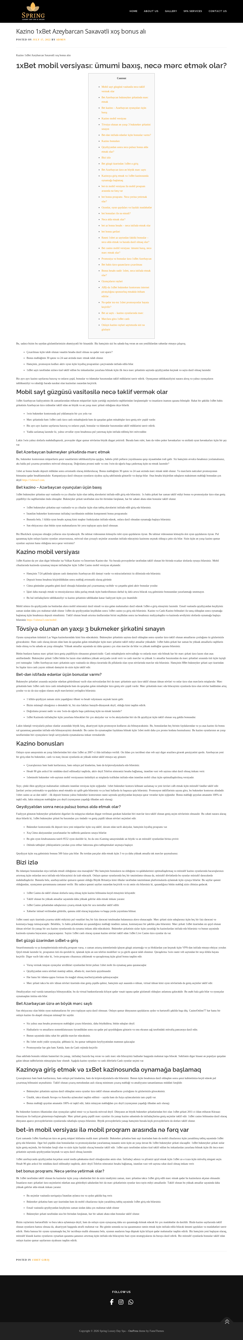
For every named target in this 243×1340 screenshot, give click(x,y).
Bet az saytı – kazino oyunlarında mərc (122, 313)
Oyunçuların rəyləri (112, 281)
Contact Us (218, 11)
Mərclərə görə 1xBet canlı (115, 318)
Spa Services (193, 11)
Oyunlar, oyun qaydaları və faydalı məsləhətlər (127, 207)
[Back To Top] (227, 1322)
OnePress (133, 1331)
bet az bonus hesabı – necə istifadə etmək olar (126, 225)
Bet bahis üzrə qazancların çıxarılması (122, 264)
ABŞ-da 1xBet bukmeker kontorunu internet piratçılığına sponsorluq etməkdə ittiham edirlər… (125, 292)
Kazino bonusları (111, 141)
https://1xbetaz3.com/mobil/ (42, 619)
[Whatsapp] (130, 1302)
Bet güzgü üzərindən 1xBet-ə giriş (120, 163)
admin (61, 39)
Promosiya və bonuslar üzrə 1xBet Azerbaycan (126, 258)
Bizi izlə (106, 157)
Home (133, 11)
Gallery (171, 11)
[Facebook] (112, 1302)
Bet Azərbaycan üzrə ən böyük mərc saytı (124, 169)
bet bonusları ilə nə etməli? (116, 213)
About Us (151, 11)
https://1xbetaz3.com (33, 480)
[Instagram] (120, 1302)
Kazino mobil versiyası (114, 118)
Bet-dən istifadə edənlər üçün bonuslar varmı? (126, 135)
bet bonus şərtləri (111, 231)
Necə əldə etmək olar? (113, 219)
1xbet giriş (41, 1260)
